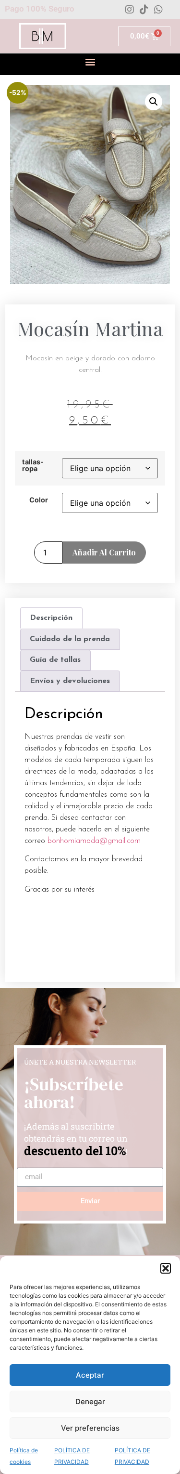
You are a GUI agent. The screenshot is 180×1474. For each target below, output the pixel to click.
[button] (165, 1268)
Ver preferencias (90, 1428)
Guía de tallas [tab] (55, 660)
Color (38, 500)
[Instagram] (129, 9)
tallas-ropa (33, 466)
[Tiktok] (144, 9)
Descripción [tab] (51, 618)
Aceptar (90, 1375)
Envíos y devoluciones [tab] (70, 681)
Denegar (90, 1401)
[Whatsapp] (158, 9)
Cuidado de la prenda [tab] (70, 639)
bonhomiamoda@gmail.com (94, 841)
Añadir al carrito (104, 552)
